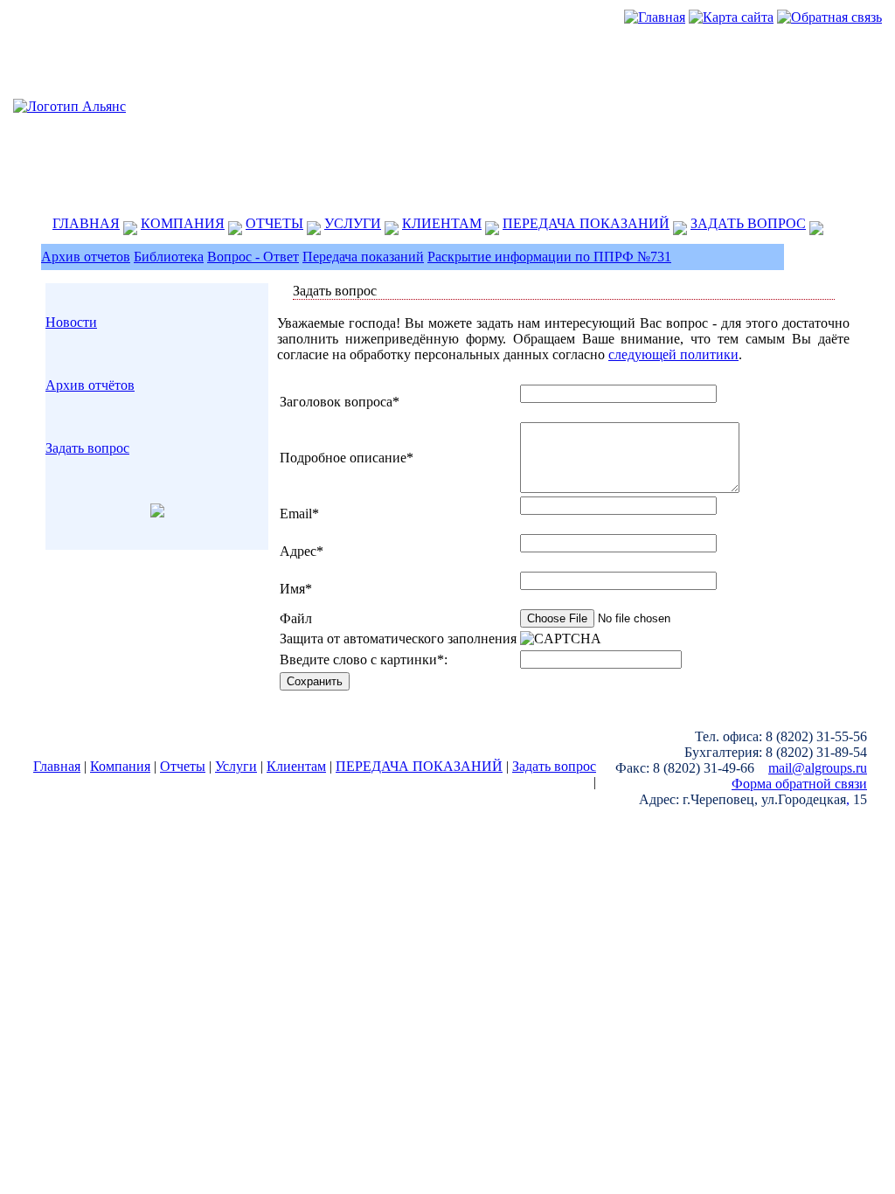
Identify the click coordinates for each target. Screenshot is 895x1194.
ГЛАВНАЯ (86, 223)
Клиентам (296, 766)
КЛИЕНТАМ (442, 223)
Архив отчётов (90, 385)
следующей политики (673, 354)
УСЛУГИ (352, 223)
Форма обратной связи (799, 783)
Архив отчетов (85, 256)
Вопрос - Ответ (253, 256)
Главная (56, 766)
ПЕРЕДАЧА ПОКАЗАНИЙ (586, 223)
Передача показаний (363, 256)
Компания (120, 766)
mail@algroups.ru (817, 767)
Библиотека (169, 256)
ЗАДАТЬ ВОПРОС (748, 223)
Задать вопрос (87, 448)
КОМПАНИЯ (183, 223)
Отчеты (182, 766)
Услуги (236, 766)
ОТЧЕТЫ (274, 223)
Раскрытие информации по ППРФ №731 (549, 256)
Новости (71, 322)
